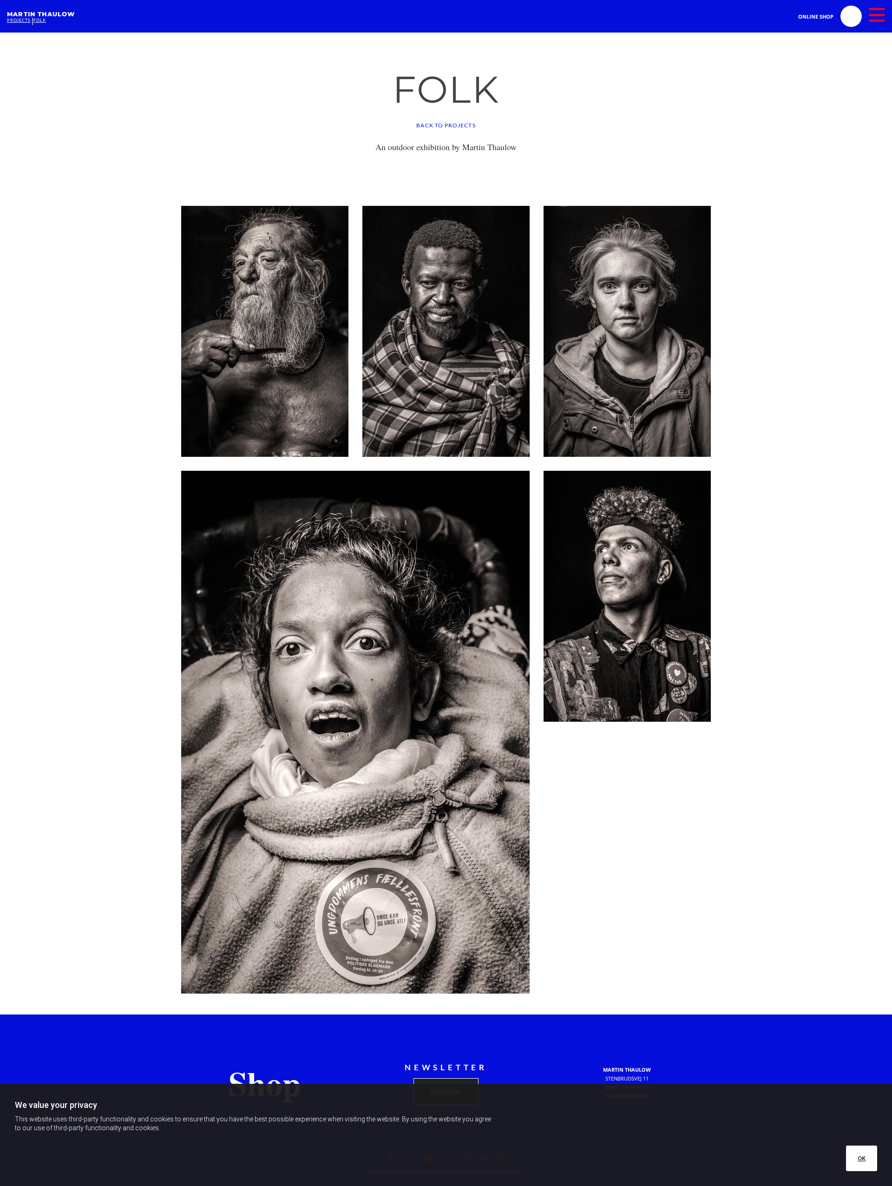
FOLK (39, 20)
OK (862, 1158)
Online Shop (815, 16)
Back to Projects (445, 125)
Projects (18, 20)
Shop (265, 1083)
